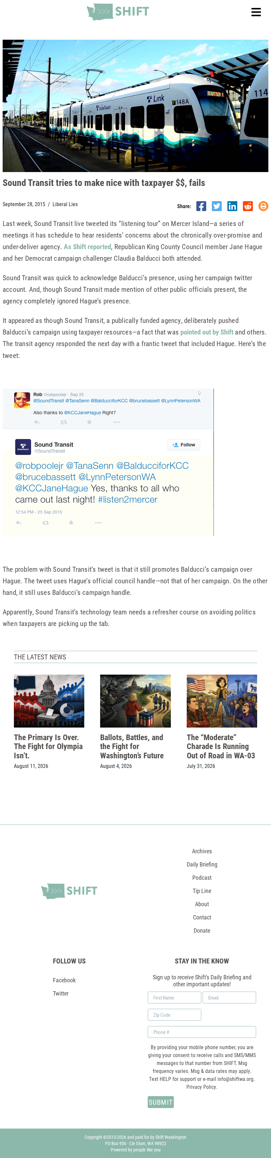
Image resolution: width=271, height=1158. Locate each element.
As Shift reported (87, 246)
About (202, 904)
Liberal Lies (65, 204)
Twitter (60, 993)
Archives (202, 851)
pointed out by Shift (206, 331)
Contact (202, 917)
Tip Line (202, 891)
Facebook (64, 980)
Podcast (202, 877)
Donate (202, 930)
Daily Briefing (202, 864)
